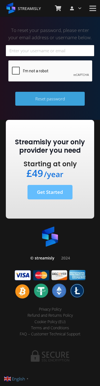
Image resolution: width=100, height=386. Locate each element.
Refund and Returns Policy (50, 315)
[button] (75, 8)
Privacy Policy (50, 309)
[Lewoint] (11, 8)
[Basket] (58, 8)
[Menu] (92, 8)
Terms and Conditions (50, 327)
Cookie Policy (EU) (50, 321)
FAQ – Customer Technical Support (50, 333)
